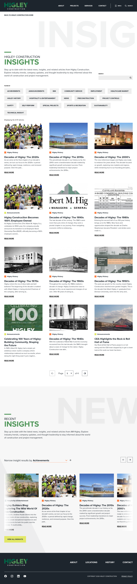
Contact (128, 562)
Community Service (73, 91)
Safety (10, 105)
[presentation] (16, 6)
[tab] (61, 6)
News (66, 98)
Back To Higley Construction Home (18, 15)
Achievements (13, 91)
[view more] (70, 460)
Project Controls (110, 98)
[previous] (123, 459)
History (110, 562)
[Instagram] (12, 576)
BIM (54, 91)
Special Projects (50, 105)
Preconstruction (85, 98)
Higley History (14, 98)
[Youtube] (25, 576)
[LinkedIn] (18, 576)
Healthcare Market (120, 91)
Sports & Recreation (76, 105)
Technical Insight (15, 112)
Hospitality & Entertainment (42, 98)
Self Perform (28, 105)
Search (100, 74)
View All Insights (15, 539)
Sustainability (101, 105)
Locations (91, 562)
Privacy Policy (127, 576)
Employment (96, 91)
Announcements (36, 91)
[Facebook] (5, 576)
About (73, 562)
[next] (130, 459)
